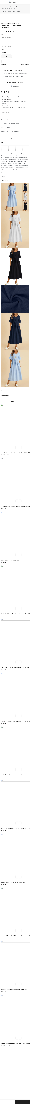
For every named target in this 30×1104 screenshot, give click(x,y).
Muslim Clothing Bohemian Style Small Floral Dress (14, 774)
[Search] (25, 2)
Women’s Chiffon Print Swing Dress (10, 560)
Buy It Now (22, 1102)
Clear (2, 49)
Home (2, 6)
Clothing (12, 6)
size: (2, 42)
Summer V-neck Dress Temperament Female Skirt (14, 989)
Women (18, 6)
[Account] (28, 2)
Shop (7, 6)
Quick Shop (20, 447)
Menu (1, 2)
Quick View (17, 447)
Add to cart (7, 1102)
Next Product (16, 11)
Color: (2, 34)
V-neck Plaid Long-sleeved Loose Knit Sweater (13, 882)
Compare (3, 64)
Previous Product (7, 11)
